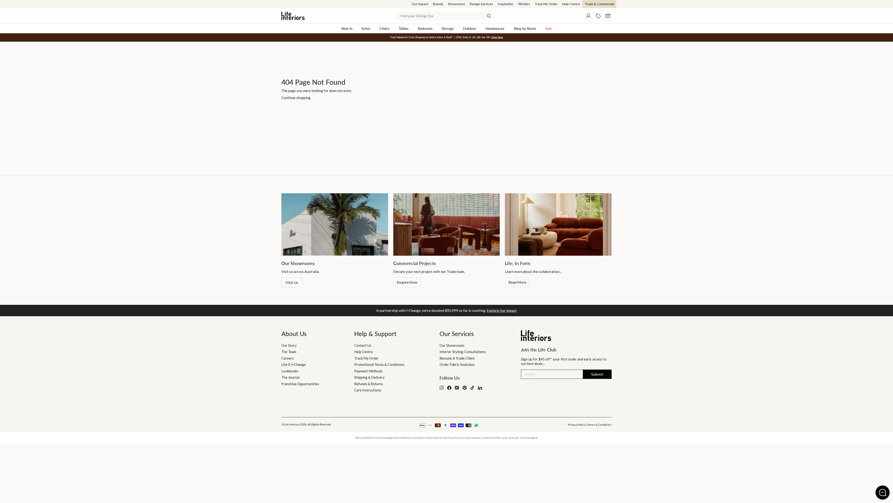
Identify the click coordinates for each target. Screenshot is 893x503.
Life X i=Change (293, 364)
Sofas (366, 28)
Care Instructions (367, 390)
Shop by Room (525, 28)
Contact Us (362, 345)
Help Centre (571, 4)
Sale (548, 28)
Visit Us (292, 282)
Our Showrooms (452, 345)
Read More (517, 282)
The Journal (290, 377)
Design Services (481, 4)
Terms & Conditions (599, 424)
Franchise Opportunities (300, 384)
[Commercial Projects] (446, 224)
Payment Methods (368, 371)
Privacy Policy (576, 424)
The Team (288, 352)
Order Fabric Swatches (457, 364)
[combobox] (444, 15)
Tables (404, 28)
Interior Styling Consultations (463, 352)
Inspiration (505, 4)
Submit (597, 374)
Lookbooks (289, 371)
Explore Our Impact (502, 310)
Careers (287, 358)
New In (346, 28)
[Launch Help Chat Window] (882, 492)
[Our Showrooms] (334, 224)
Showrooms (456, 4)
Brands (438, 4)
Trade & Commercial (599, 4)
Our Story (289, 345)
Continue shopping (295, 97)
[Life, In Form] (558, 224)
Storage (448, 28)
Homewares (495, 28)
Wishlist (524, 4)
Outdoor (469, 28)
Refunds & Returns (368, 384)
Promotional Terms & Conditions (379, 364)
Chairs (385, 28)
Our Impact (420, 4)
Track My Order (546, 4)
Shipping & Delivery (369, 377)
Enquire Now (407, 282)
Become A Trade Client (457, 358)
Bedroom (425, 28)
